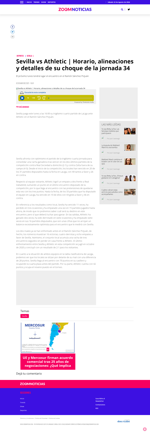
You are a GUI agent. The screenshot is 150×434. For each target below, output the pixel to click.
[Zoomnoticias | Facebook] (104, 384)
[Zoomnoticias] (32, 385)
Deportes (52, 2)
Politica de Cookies (54, 418)
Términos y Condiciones (27, 418)
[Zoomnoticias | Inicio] (127, 392)
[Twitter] (12, 32)
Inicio (29, 2)
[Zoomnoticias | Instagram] (113, 384)
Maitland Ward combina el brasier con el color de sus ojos (112, 161)
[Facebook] (12, 27)
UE (48, 349)
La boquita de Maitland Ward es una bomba (111, 146)
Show (43, 2)
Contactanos (100, 405)
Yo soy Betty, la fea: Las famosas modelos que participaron (110, 131)
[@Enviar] (12, 37)
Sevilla (24, 316)
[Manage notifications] (145, 429)
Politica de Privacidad (41, 418)
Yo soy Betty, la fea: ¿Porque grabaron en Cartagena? (112, 177)
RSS (97, 408)
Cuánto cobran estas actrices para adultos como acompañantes (112, 192)
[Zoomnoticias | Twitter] (129, 10)
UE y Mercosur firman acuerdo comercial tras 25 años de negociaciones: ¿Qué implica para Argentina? (48, 363)
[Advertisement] (77, 37)
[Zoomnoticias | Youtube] (117, 384)
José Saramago (24, 107)
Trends (36, 2)
